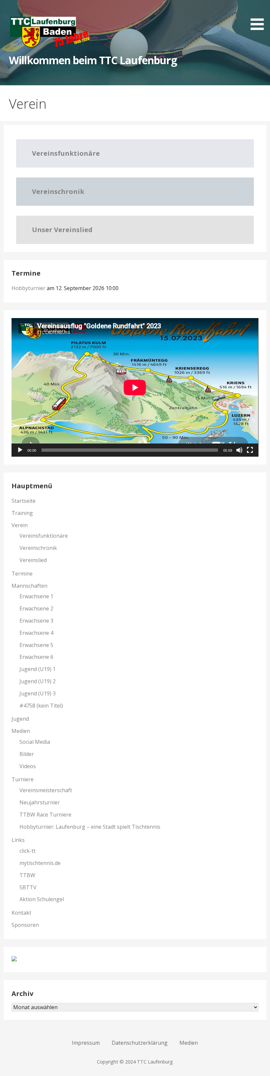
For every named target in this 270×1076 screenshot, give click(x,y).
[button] (259, 16)
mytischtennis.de (40, 863)
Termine (22, 573)
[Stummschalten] (239, 450)
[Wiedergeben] (20, 450)
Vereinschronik (38, 547)
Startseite (24, 500)
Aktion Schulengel (41, 899)
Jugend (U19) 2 (37, 681)
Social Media (34, 741)
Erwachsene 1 (36, 596)
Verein (20, 525)
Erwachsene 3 (36, 620)
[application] (135, 387)
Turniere (23, 779)
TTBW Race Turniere (45, 814)
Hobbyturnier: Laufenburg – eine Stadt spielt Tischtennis (89, 826)
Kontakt (21, 912)
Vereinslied (33, 560)
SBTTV (28, 887)
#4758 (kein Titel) (41, 705)
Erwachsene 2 (36, 608)
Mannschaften (29, 585)
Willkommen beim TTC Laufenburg (92, 60)
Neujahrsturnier (39, 802)
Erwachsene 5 (36, 645)
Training (22, 513)
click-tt (27, 850)
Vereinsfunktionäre (43, 535)
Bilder (26, 754)
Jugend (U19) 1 (37, 669)
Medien (21, 731)
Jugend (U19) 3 (37, 693)
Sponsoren (25, 924)
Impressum (86, 1042)
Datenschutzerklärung (140, 1042)
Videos (27, 766)
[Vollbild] (250, 450)
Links (18, 840)
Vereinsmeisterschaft (45, 790)
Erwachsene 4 (36, 632)
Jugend (20, 718)
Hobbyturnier (28, 288)
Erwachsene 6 (36, 656)
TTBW (27, 875)
